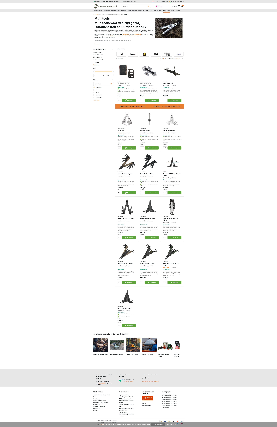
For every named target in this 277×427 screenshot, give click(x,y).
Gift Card (178, 10)
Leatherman (126, 34)
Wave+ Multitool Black (147, 218)
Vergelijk (128, 85)
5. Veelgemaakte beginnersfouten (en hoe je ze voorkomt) (126, 414)
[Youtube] (147, 378)
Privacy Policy (96, 408)
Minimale (96, 75)
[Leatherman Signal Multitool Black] (149, 252)
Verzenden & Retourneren (99, 400)
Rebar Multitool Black (147, 174)
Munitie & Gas (148, 10)
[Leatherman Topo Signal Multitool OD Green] (172, 252)
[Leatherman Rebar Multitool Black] (149, 162)
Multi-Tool (121, 130)
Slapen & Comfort (97, 57)
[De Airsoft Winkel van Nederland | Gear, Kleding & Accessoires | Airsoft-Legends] (105, 6)
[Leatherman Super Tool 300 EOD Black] (127, 207)
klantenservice (102, 383)
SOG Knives (138, 34)
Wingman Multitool (169, 130)
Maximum (109, 75)
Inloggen (144, 403)
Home (99, 14)
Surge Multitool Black (124, 308)
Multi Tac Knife (168, 83)
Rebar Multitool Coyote (125, 174)
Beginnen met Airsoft (124, 395)
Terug (96, 14)
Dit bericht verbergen (158, 424)
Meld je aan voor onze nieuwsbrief (150, 381)
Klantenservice (164, 1)
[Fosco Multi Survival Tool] (127, 71)
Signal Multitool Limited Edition (170, 219)
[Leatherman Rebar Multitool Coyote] (127, 162)
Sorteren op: (171, 58)
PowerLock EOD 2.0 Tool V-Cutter (171, 174)
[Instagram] (145, 378)
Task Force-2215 (121, 128)
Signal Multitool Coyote (125, 263)
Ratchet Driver (145, 130)
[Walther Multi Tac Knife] (172, 71)
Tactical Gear (106, 10)
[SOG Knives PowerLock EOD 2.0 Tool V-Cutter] (172, 162)
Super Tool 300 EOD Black (126, 218)
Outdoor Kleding (97, 52)
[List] (158, 58)
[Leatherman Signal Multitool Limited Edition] (172, 207)
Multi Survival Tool (123, 83)
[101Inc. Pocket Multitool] (149, 71)
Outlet (172, 10)
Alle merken (98, 87)
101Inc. (97, 90)
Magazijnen (141, 10)
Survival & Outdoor (157, 10)
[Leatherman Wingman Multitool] (172, 119)
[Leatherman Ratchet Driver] (149, 119)
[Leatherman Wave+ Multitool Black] (149, 207)
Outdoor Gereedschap (117, 14)
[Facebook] (142, 378)
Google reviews (180, 1)
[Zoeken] (148, 6)
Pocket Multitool (145, 83)
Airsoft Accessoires (132, 10)
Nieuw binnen (166, 10)
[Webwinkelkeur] (158, 6)
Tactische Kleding (97, 10)
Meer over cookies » (171, 424)
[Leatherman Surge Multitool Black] (127, 296)
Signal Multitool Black (147, 263)
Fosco (97, 92)
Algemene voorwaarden (99, 406)
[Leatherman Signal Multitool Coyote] (127, 252)
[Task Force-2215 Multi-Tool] (127, 119)
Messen (97, 62)
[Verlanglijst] (179, 6)
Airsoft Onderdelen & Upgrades (118, 10)
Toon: (161, 58)
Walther (164, 81)
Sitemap (95, 410)
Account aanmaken (146, 405)
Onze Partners (96, 398)
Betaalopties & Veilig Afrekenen (100, 402)
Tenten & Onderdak (98, 54)
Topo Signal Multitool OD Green (171, 264)
